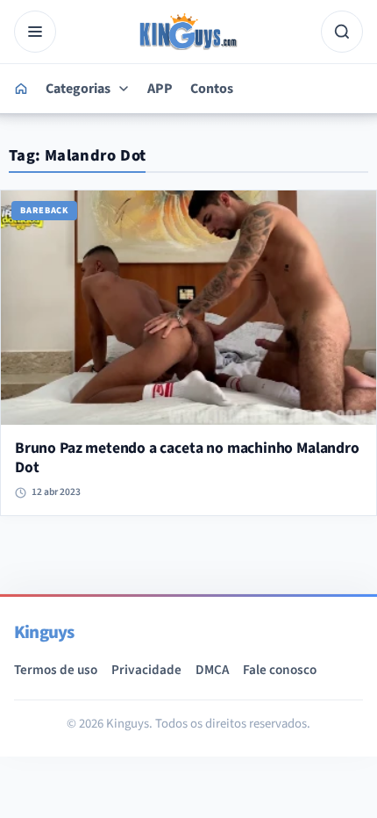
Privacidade (146, 669)
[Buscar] (342, 32)
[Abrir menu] (35, 32)
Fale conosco (280, 669)
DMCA (212, 669)
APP (160, 88)
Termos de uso (55, 669)
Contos (211, 88)
